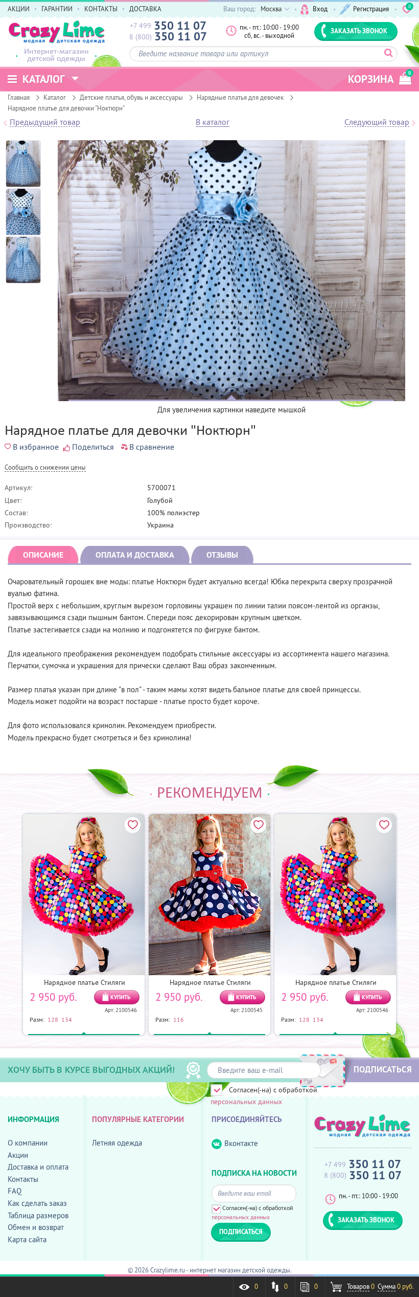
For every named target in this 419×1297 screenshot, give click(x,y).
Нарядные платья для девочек (240, 97)
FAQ (14, 1191)
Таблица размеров (38, 1215)
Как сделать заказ (37, 1203)
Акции (18, 1155)
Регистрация (371, 8)
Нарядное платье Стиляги (84, 982)
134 (66, 1019)
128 (53, 1019)
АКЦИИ (19, 8)
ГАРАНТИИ (57, 8)
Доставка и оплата (38, 1167)
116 (178, 1019)
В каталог (212, 122)
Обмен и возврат (36, 1227)
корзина (379, 78)
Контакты (23, 1179)
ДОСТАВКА (145, 8)
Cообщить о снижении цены (45, 468)
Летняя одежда (117, 1143)
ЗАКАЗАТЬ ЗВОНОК (359, 30)
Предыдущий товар (45, 122)
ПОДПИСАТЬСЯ (383, 1069)
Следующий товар (376, 122)
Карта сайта (27, 1239)
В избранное (36, 447)
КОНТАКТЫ (101, 8)
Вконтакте (241, 1143)
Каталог (54, 97)
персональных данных (246, 1101)
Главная (19, 97)
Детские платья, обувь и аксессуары (131, 97)
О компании (28, 1143)
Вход (320, 8)
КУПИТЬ (120, 997)
